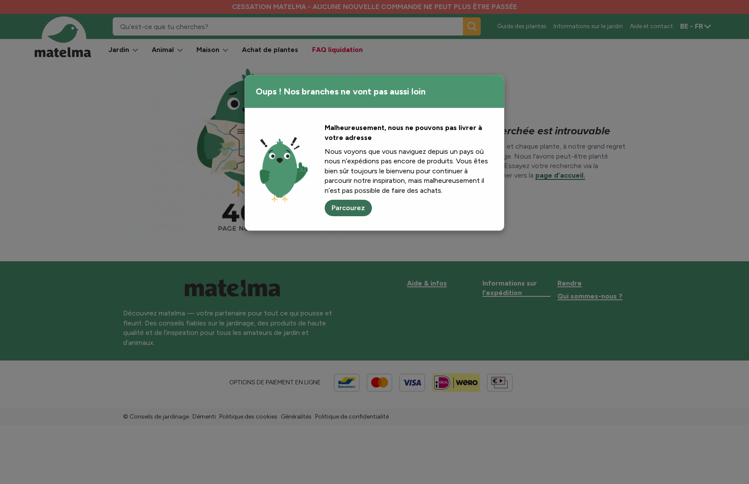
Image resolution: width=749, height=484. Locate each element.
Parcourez (348, 208)
